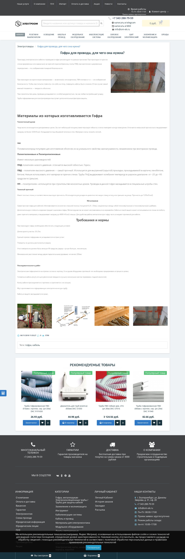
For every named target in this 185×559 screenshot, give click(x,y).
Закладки (100, 505)
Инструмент (62, 510)
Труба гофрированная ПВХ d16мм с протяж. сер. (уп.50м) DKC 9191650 (37, 409)
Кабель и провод (62, 36)
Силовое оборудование (114, 36)
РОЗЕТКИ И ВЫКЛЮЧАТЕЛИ (33, 36)
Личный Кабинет (104, 497)
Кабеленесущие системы (96, 36)
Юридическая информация (30, 521)
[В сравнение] (48, 422)
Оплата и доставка (80, 4)
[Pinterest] (64, 474)
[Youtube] (68, 474)
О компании (39, 4)
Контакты (121, 4)
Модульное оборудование (78, 36)
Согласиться (93, 547)
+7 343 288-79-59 (145, 504)
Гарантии (21, 509)
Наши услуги (23, 4)
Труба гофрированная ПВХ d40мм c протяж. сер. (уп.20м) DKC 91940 (148, 409)
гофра (28, 345)
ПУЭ (52, 4)
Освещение (48, 35)
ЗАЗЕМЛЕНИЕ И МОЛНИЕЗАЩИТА (150, 36)
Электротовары (25, 46)
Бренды (165, 35)
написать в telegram (125, 22)
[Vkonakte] (57, 474)
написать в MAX (122, 25)
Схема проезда (24, 517)
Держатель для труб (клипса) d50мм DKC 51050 (73, 407)
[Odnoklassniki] (61, 474)
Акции (97, 4)
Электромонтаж (24, 513)
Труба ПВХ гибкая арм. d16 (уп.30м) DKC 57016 (111, 407)
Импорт (62, 4)
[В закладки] (42, 422)
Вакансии (21, 505)
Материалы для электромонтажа (73, 522)
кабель (36, 345)
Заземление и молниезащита (71, 506)
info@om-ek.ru (122, 29)
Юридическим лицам (27, 525)
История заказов (104, 501)
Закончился (31, 422)
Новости (108, 4)
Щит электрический (131, 36)
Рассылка (100, 509)
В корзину (69, 422)
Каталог (20, 35)
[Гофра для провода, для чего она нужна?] (138, 77)
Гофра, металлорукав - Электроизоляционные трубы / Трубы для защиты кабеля (72, 500)
